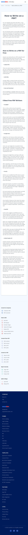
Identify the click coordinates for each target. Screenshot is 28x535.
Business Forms (5, 431)
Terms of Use (5, 509)
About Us (4, 397)
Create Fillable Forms (8, 331)
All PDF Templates (6, 482)
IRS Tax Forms (5, 423)
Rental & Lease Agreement (8, 480)
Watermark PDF (7, 333)
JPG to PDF (6, 362)
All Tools (4, 499)
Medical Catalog (5, 426)
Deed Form (4, 465)
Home (2, 5)
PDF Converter (7, 312)
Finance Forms (5, 428)
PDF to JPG (6, 347)
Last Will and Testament (7, 477)
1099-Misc (4, 440)
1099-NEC (4, 443)
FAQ (3, 399)
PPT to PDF (6, 359)
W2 (3, 436)
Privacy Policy (5, 511)
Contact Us (4, 402)
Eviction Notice (5, 475)
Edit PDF (6, 320)
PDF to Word (6, 341)
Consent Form (5, 458)
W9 (3, 433)
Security (4, 516)
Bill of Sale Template (6, 460)
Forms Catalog (5, 419)
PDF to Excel (6, 343)
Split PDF (6, 381)
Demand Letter (5, 467)
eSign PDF (6, 369)
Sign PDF (4, 492)
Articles (4, 502)
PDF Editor (11, 2)
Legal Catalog (5, 421)
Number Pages (7, 325)
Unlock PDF (6, 371)
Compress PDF (7, 310)
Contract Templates (6, 462)
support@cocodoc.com (7, 411)
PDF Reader (6, 322)
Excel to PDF (6, 357)
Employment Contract (7, 472)
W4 (3, 438)
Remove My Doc (5, 519)
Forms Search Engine (7, 448)
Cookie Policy (5, 514)
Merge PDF (6, 383)
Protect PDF (6, 374)
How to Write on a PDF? (17, 5)
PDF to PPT (6, 345)
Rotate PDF (6, 329)
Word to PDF (6, 355)
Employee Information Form (8, 470)
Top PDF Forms (5, 445)
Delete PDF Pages (8, 327)
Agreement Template (7, 455)
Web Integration (6, 497)
